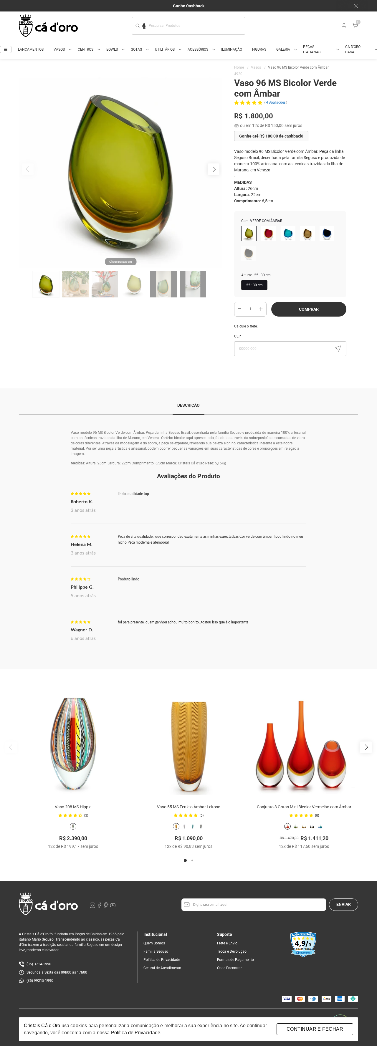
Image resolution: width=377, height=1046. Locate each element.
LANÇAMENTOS (31, 49)
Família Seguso (155, 951)
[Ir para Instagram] (93, 906)
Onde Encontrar (229, 968)
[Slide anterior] (11, 747)
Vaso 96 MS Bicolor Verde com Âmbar (298, 67)
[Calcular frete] (337, 348)
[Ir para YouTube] (113, 906)
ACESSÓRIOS (198, 49)
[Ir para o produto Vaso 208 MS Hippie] (73, 741)
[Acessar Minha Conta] (343, 27)
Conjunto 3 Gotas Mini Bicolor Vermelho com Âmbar (304, 807)
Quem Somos (154, 943)
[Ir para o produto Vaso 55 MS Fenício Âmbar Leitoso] (188, 741)
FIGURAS (259, 49)
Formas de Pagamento (235, 960)
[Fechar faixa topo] (353, 6)
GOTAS (136, 49)
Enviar (343, 904)
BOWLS (112, 49)
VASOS (59, 49)
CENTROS (85, 49)
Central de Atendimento (162, 968)
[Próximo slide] (366, 747)
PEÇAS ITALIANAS (311, 49)
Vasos (258, 67)
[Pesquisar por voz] (144, 25)
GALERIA (283, 49)
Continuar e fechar (315, 1029)
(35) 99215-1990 (40, 981)
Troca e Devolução (232, 951)
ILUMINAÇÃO (231, 49)
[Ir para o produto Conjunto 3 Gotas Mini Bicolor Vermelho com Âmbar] (304, 741)
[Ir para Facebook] (99, 906)
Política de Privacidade (161, 960)
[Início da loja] (48, 25)
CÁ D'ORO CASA (353, 49)
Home (241, 67)
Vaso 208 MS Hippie (73, 807)
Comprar (309, 309)
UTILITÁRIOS (165, 49)
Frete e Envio (227, 943)
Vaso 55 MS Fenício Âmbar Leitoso (188, 807)
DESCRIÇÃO (188, 405)
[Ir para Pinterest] (106, 906)
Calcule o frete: (246, 326)
